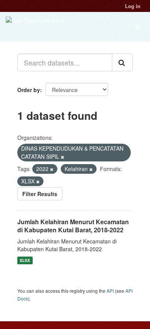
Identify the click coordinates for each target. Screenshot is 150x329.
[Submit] (122, 62)
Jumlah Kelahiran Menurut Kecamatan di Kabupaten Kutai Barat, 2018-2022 (73, 225)
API (110, 290)
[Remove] (62, 157)
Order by (28, 90)
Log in (132, 6)
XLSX (25, 260)
